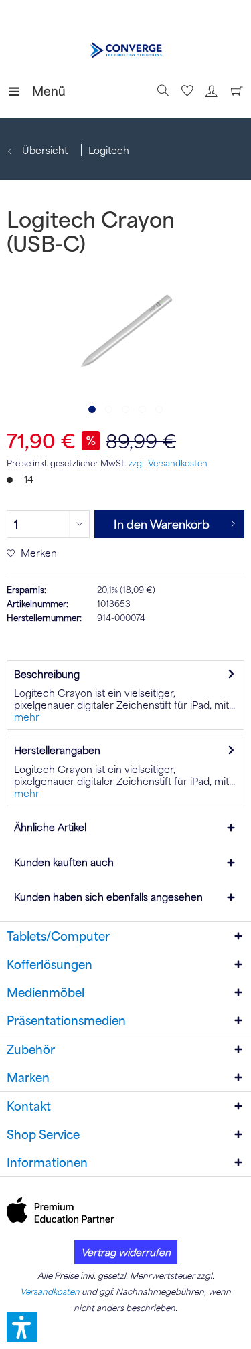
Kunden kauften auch (64, 862)
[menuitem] (19, 91)
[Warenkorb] (233, 91)
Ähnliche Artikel (50, 827)
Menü (35, 90)
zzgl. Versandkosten (168, 463)
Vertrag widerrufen (126, 1252)
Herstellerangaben (57, 750)
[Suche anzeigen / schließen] (161, 91)
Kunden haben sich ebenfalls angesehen (108, 897)
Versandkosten (50, 1291)
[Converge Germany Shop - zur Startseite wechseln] (125, 50)
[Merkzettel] (185, 91)
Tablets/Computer (58, 936)
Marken (28, 1077)
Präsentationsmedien (66, 1020)
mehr (26, 717)
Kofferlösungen (49, 964)
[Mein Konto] (209, 91)
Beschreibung (47, 674)
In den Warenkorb (162, 524)
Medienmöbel (45, 992)
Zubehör (31, 1049)
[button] (22, 1327)
